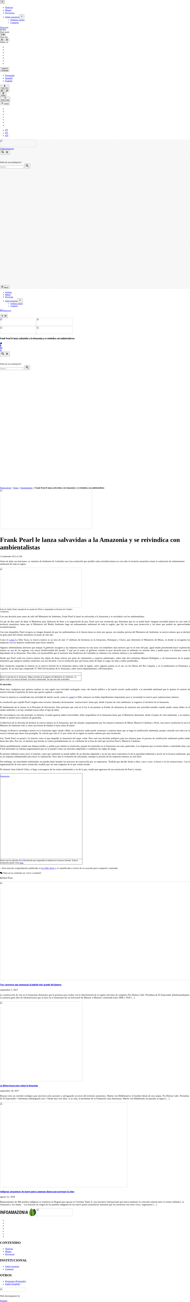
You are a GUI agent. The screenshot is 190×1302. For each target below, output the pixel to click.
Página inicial (5, 488)
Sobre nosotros (12, 17)
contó (12, 639)
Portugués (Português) (15, 1281)
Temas (15, 488)
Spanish (9, 78)
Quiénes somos (17, 20)
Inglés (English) (12, 1284)
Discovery (4, 27)
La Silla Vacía (48, 868)
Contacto (14, 22)
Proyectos (9, 13)
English (8, 81)
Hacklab (3, 1301)
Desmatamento (26, 488)
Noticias (9, 7)
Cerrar (6, 104)
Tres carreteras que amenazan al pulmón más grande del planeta (30, 984)
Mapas (8, 10)
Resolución (5, 776)
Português (9, 75)
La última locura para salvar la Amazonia (19, 1085)
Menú (6, 287)
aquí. (22, 863)
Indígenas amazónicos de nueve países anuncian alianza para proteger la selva (37, 1191)
